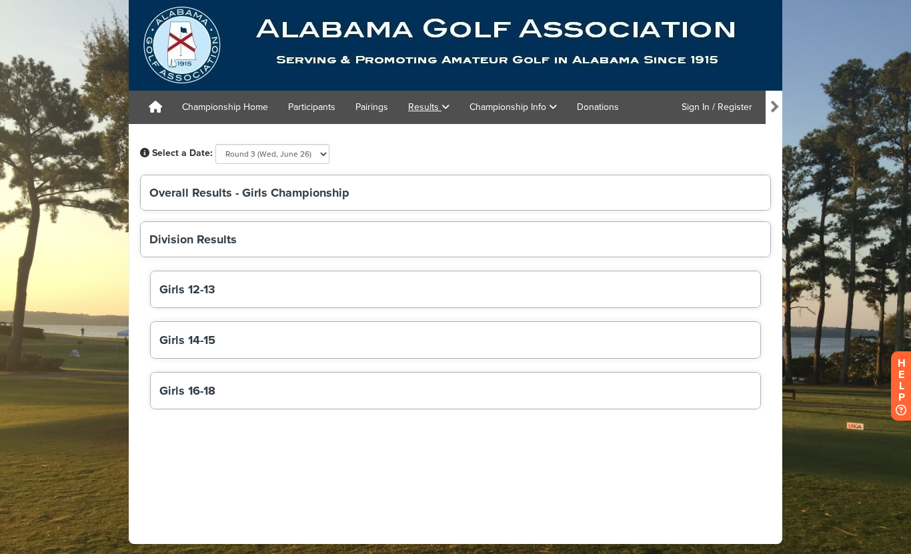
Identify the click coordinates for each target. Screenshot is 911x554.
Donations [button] (598, 107)
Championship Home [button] (225, 107)
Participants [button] (311, 107)
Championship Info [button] (509, 107)
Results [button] (424, 107)
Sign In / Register (717, 107)
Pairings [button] (371, 107)
